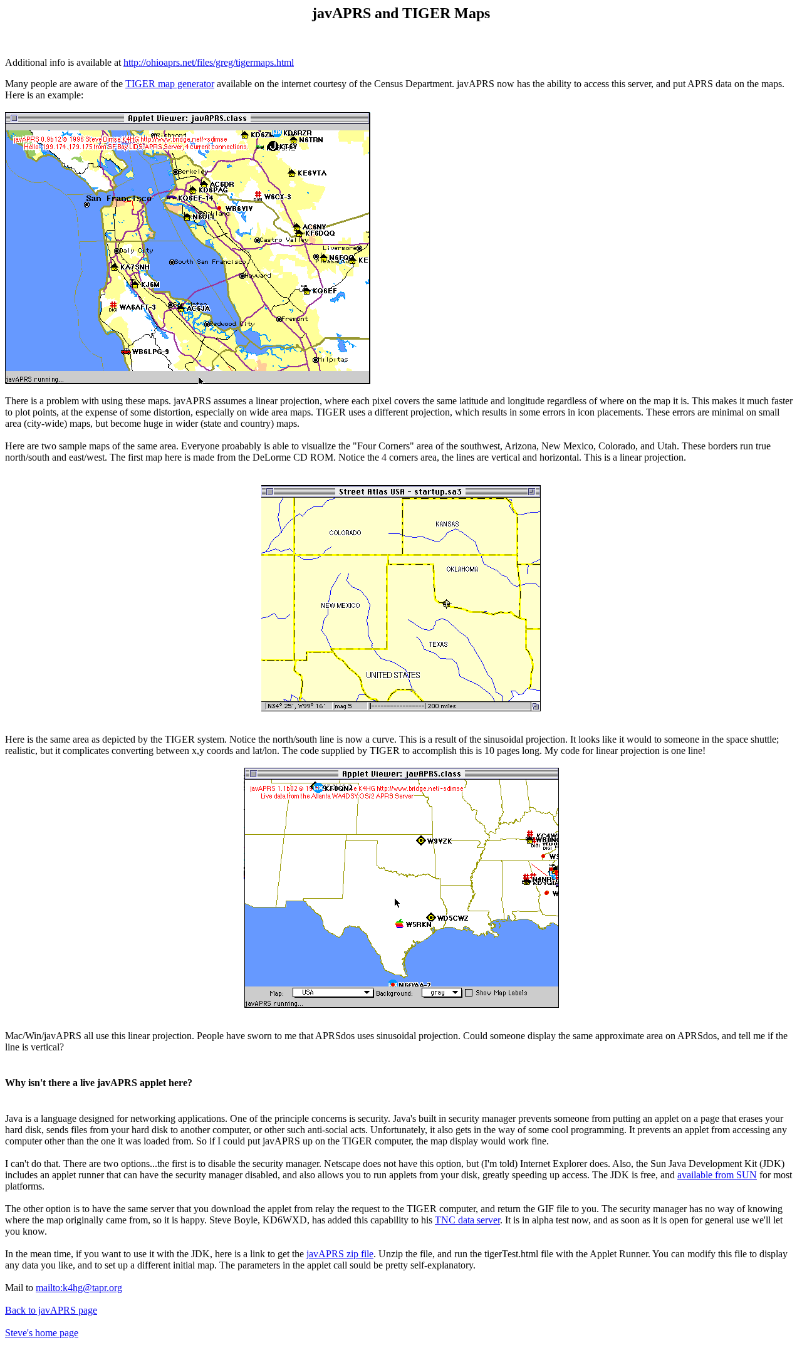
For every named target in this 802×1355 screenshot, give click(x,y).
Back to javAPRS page (51, 1310)
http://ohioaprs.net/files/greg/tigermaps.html (208, 62)
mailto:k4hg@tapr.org (79, 1287)
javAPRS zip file (339, 1253)
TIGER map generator (169, 83)
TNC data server (467, 1220)
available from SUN (717, 1174)
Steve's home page (41, 1332)
